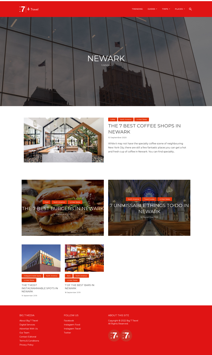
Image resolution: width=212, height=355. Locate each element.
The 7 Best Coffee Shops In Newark (144, 129)
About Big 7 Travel (28, 320)
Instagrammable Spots (32, 276)
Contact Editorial (27, 336)
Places (179, 9)
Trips (165, 9)
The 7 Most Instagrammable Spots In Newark (40, 288)
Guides (151, 9)
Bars (69, 276)
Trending (137, 9)
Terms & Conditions (29, 340)
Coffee (112, 119)
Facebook (69, 320)
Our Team (24, 332)
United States (141, 119)
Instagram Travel (72, 328)
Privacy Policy (26, 344)
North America (125, 119)
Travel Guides (149, 199)
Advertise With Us (28, 328)
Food (46, 202)
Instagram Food (72, 324)
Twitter (67, 332)
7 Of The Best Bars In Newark (79, 287)
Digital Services (27, 324)
